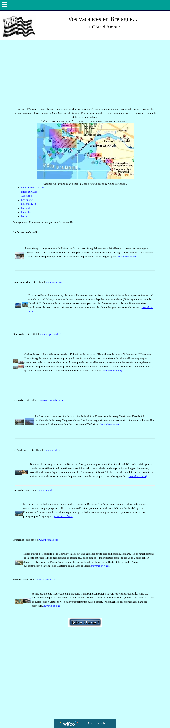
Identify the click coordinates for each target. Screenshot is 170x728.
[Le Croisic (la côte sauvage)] (29, 421)
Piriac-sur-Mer (29, 191)
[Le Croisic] (19, 422)
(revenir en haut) (126, 256)
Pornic (24, 216)
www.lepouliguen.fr (55, 449)
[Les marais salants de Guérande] (15, 367)
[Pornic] (19, 601)
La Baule (26, 207)
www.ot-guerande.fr (50, 334)
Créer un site (97, 723)
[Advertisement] (85, 76)
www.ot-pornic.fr (45, 579)
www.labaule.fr (47, 490)
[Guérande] (15, 361)
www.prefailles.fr (48, 539)
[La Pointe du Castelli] (19, 255)
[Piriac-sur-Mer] (18, 304)
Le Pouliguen (28, 203)
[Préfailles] (19, 562)
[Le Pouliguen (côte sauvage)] (25, 471)
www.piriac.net (54, 282)
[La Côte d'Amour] (85, 150)
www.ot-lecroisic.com (52, 400)
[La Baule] (19, 512)
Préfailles (26, 211)
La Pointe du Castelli (33, 187)
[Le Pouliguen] (18, 471)
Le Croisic (27, 199)
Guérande (26, 195)
